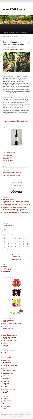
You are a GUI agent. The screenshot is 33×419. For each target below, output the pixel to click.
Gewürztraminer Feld (7, 155)
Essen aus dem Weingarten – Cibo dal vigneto (13, 210)
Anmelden (5, 266)
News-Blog (5, 405)
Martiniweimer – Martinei (8, 199)
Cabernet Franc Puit (7, 158)
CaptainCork (5, 354)
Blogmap (5, 398)
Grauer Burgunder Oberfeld (9, 154)
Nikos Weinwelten (7, 372)
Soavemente (5, 376)
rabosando (5, 343)
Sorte (4, 123)
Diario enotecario (7, 357)
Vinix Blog (5, 380)
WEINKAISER (6, 388)
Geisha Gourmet (6, 360)
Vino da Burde (6, 381)
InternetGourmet (6, 367)
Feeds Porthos (6, 359)
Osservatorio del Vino (8, 373)
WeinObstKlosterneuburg (9, 328)
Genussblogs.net (7, 362)
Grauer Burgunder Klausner (9, 152)
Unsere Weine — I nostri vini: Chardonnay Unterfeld (15, 207)
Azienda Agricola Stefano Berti (10, 334)
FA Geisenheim (6, 322)
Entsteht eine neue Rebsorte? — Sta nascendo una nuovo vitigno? (13, 44)
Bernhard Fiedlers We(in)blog (9, 337)
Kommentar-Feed (7, 269)
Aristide (4, 352)
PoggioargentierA (7, 342)
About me (20, 26)
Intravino (5, 368)
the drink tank (6, 378)
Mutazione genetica (23, 121)
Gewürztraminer (15, 121)
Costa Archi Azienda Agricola (9, 340)
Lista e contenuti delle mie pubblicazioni (11, 175)
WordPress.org (6, 271)
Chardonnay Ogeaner (7, 151)
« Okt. (8, 249)
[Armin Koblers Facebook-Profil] (16, 220)
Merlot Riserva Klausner (8, 160)
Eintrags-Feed (6, 268)
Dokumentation (6, 401)
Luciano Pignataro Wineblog (9, 370)
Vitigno (6, 123)
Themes (4, 408)
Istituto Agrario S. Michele (9, 325)
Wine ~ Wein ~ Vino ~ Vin (9, 389)
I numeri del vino (7, 363)
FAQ (4, 403)
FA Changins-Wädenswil (8, 320)
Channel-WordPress (7, 400)
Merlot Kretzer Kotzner (8, 157)
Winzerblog (5, 345)
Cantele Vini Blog (7, 338)
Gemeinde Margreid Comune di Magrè (12, 323)
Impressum (5, 29)
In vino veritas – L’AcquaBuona (10, 365)
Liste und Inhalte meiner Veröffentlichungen (12, 172)
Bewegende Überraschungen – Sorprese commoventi (15, 209)
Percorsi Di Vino (6, 375)
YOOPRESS (5, 393)
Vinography (5, 386)
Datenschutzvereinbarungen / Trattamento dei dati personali (15, 32)
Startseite (14, 26)
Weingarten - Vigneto (15, 120)
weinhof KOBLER (6, 26)
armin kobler (21, 49)
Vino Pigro (5, 384)
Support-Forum (6, 406)
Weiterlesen (6, 117)
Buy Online (27, 26)
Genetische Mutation (7, 121)
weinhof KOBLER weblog (14, 8)
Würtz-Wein (5, 347)
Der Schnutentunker (7, 355)
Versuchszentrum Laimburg (9, 326)
